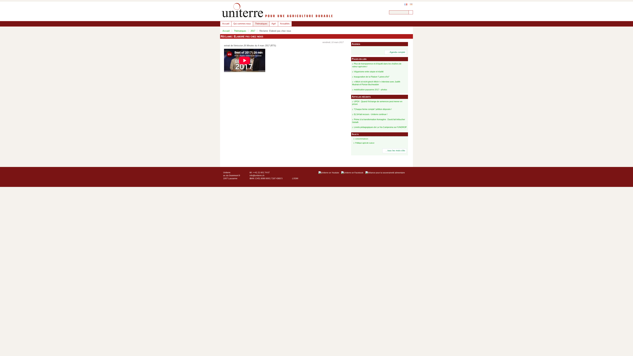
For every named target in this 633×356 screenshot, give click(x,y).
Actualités (285, 23)
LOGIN (295, 178)
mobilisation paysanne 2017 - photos (370, 90)
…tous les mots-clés (395, 150)
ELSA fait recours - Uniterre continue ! (370, 114)
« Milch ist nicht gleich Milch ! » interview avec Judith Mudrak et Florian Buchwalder (376, 83)
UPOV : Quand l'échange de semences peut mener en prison (377, 102)
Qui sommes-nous (242, 23)
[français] (406, 4)
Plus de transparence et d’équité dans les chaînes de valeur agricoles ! (376, 65)
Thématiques (261, 23)
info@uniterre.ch (257, 175)
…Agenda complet (396, 52)
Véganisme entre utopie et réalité (369, 72)
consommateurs (361, 139)
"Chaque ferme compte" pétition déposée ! (373, 109)
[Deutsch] (411, 4)
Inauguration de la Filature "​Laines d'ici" (371, 77)
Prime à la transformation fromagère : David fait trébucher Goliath (378, 120)
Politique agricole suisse (364, 143)
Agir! (273, 23)
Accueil (225, 23)
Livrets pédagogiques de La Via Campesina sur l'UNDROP (380, 127)
